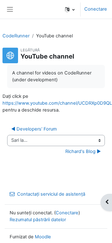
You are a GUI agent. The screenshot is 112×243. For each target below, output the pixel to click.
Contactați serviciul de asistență (51, 194)
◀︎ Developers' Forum (34, 129)
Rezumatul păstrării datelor (38, 219)
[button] (70, 9)
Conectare (95, 9)
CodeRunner (16, 36)
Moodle (43, 237)
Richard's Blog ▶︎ (83, 151)
